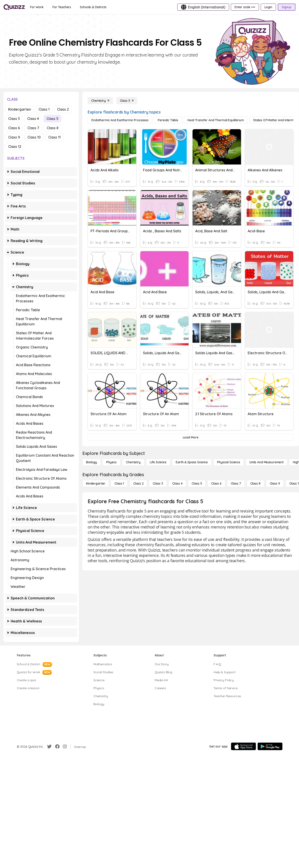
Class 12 (14, 146)
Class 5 (52, 118)
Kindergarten (19, 109)
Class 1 (44, 109)
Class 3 (14, 118)
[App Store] (243, 746)
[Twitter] (49, 746)
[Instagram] (65, 746)
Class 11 (54, 137)
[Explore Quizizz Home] (14, 7)
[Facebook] (57, 746)
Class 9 (14, 137)
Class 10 (34, 137)
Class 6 (14, 128)
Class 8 (52, 128)
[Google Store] (270, 746)
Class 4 (33, 118)
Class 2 (63, 109)
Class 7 (33, 128)
